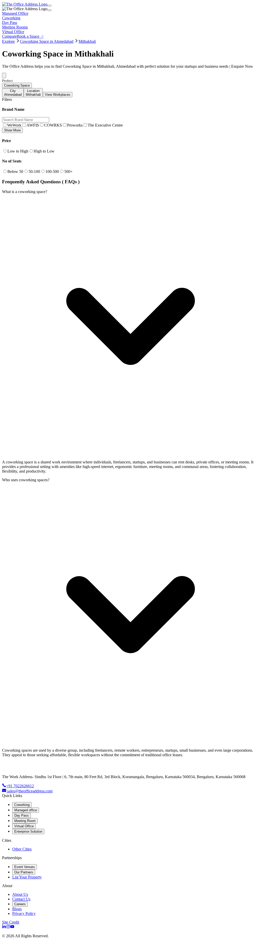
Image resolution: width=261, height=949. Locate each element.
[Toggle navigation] (49, 5)
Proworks (75, 125)
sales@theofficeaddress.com (30, 791)
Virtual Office (24, 826)
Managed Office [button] (15, 13)
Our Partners (23, 872)
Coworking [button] (11, 18)
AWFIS (33, 125)
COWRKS (53, 125)
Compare (9, 36)
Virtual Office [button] (13, 32)
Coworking (22, 805)
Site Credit (10, 922)
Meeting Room (25, 821)
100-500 (52, 171)
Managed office (25, 810)
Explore (8, 41)
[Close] (49, 10)
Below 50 (15, 171)
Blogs (17, 909)
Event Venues (24, 867)
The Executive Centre (105, 125)
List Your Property (27, 877)
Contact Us (21, 899)
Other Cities (22, 849)
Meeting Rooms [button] (15, 27)
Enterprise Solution (28, 831)
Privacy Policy (24, 913)
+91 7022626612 (20, 786)
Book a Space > (30, 36)
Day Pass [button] (9, 22)
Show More (12, 130)
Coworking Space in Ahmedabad (46, 41)
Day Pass (21, 815)
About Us (20, 894)
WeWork (14, 125)
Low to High (17, 151)
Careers (20, 904)
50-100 (34, 171)
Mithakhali (87, 41)
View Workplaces (57, 95)
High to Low (44, 151)
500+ (68, 171)
